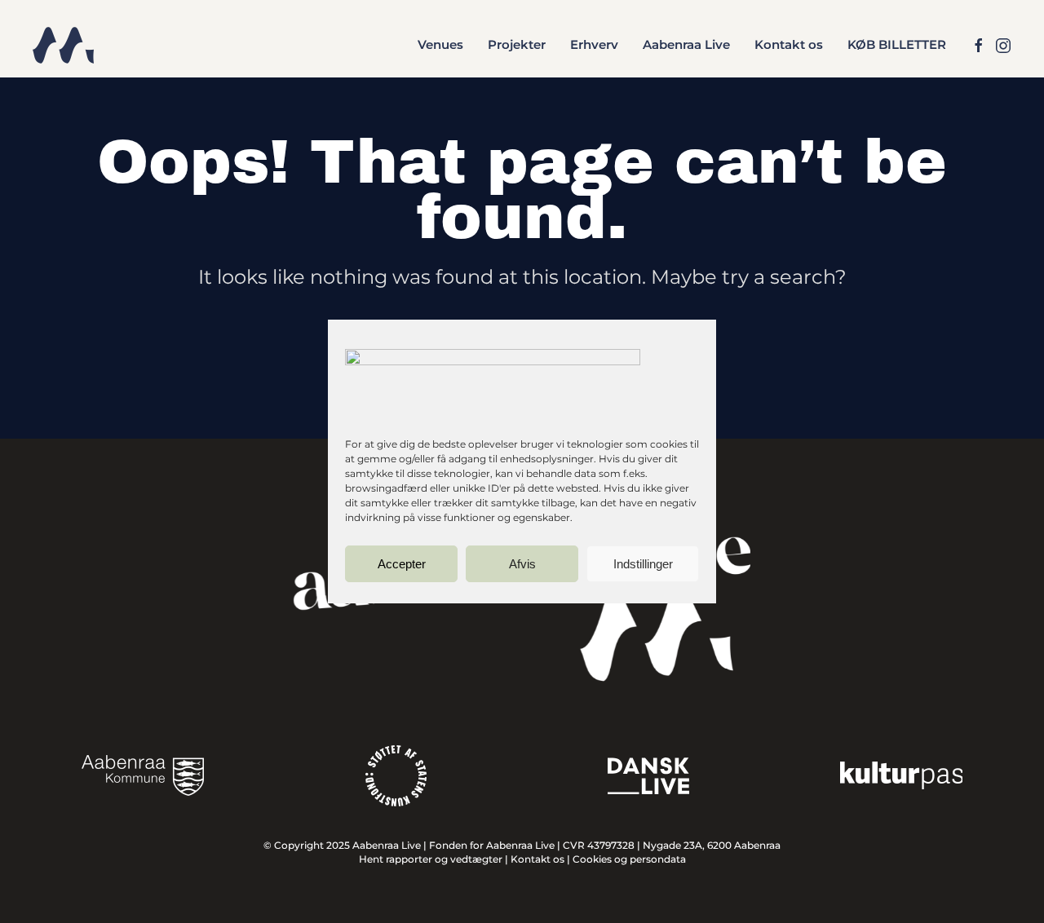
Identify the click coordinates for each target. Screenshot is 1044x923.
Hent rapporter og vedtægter (430, 859)
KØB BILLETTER (896, 44)
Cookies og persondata (629, 859)
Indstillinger (643, 564)
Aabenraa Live (686, 44)
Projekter (517, 44)
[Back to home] (63, 44)
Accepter (402, 564)
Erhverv (594, 44)
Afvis (522, 564)
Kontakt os (788, 44)
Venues (440, 44)
